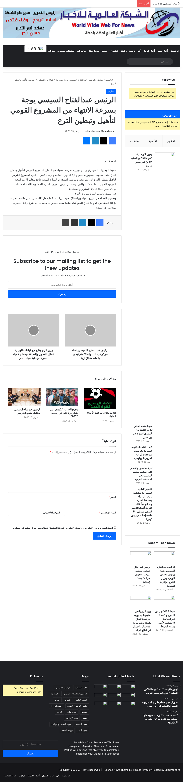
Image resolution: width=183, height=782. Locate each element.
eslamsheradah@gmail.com (99, 131)
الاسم (112, 497)
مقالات (51, 50)
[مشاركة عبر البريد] (74, 222)
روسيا (84, 712)
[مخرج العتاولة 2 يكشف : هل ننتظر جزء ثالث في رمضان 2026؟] (62, 397)
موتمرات (81, 50)
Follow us (36, 676)
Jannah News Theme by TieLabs (123, 769)
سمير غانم (71, 712)
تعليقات (134, 141)
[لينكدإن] (95, 140)
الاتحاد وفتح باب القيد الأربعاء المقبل (101, 414)
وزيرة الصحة (67, 730)
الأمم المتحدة (81, 687)
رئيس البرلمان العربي (77, 705)
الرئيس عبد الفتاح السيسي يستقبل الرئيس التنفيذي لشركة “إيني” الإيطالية (142, 574)
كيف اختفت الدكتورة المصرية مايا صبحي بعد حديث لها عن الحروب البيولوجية (142, 452)
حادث (57, 699)
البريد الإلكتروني (107, 512)
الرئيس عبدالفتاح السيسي (75, 693)
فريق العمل (48, 775)
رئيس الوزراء (56, 705)
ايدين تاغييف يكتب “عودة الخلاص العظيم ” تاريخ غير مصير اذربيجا (141, 160)
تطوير (67, 699)
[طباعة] (65, 222)
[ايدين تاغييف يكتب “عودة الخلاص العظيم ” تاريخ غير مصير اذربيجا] (165, 287)
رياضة (123, 50)
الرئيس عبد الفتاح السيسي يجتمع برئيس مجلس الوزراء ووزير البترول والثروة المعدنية (166, 576)
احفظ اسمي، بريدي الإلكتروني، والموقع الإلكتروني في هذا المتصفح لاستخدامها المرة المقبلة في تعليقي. (63, 527)
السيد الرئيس (81, 699)
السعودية (54, 693)
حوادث (22, 775)
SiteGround (171, 769)
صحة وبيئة (94, 50)
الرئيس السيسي (63, 687)
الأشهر (171, 141)
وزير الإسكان (72, 718)
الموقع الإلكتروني (51, 512)
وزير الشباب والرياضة (61, 724)
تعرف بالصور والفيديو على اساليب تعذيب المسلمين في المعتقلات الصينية (141, 473)
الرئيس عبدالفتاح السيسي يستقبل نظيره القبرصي (27, 411)
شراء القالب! (10, 775)
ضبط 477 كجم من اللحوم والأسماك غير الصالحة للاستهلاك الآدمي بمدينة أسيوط (165, 619)
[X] (103, 140)
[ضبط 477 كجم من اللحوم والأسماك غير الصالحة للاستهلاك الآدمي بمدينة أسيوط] (164, 602)
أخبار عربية (149, 50)
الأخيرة (153, 141)
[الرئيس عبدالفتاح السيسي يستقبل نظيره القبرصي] (24, 397)
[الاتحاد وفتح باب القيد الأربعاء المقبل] (100, 398)
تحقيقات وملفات (65, 50)
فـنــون (114, 50)
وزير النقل (82, 730)
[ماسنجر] (86, 140)
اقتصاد (105, 50)
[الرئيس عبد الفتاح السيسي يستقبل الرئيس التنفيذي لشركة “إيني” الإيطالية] (140, 557)
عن (57, 775)
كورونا (59, 712)
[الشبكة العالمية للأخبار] (91, 23)
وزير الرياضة (81, 724)
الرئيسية (174, 50)
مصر (85, 718)
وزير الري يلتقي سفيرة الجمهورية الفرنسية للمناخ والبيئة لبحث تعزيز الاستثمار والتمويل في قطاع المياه (142, 621)
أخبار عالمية (135, 50)
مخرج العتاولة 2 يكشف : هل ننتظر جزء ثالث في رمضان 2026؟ (64, 413)
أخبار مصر (162, 50)
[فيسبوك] (112, 140)
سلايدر (100, 79)
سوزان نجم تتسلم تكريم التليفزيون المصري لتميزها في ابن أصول (142, 431)
